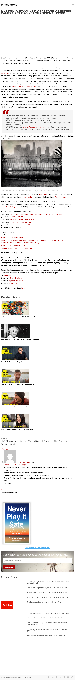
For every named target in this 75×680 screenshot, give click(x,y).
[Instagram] (52, 677)
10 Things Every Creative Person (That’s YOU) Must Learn (19, 317)
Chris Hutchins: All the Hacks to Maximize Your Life (17, 384)
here (23, 288)
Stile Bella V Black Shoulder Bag (22, 220)
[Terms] (72, 677)
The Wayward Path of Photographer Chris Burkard (17, 407)
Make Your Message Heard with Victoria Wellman (17, 429)
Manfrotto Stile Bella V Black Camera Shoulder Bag (20, 243)
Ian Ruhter (5, 73)
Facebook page (60, 197)
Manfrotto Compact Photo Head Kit (14, 237)
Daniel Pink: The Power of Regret (11, 362)
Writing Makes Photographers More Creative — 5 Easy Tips (20, 339)
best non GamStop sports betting (24, 86)
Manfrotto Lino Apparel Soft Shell (13, 245)
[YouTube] (68, 677)
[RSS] (60, 677)
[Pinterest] (56, 677)
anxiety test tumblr (24, 462)
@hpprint (7, 275)
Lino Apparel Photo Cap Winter (21, 225)
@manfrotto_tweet (12, 207)
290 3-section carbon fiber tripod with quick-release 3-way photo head (36, 214)
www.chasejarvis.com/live (34, 127)
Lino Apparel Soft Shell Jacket (21, 222)
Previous (5, 449)
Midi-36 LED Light (16, 217)
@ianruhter (43, 194)
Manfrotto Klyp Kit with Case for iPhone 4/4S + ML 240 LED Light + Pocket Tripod (32, 240)
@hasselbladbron (15, 278)
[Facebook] (49, 677)
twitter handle (27, 197)
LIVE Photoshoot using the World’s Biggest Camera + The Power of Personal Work (37, 12)
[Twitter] (64, 677)
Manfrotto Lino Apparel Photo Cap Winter (18, 248)
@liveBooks (13, 283)
